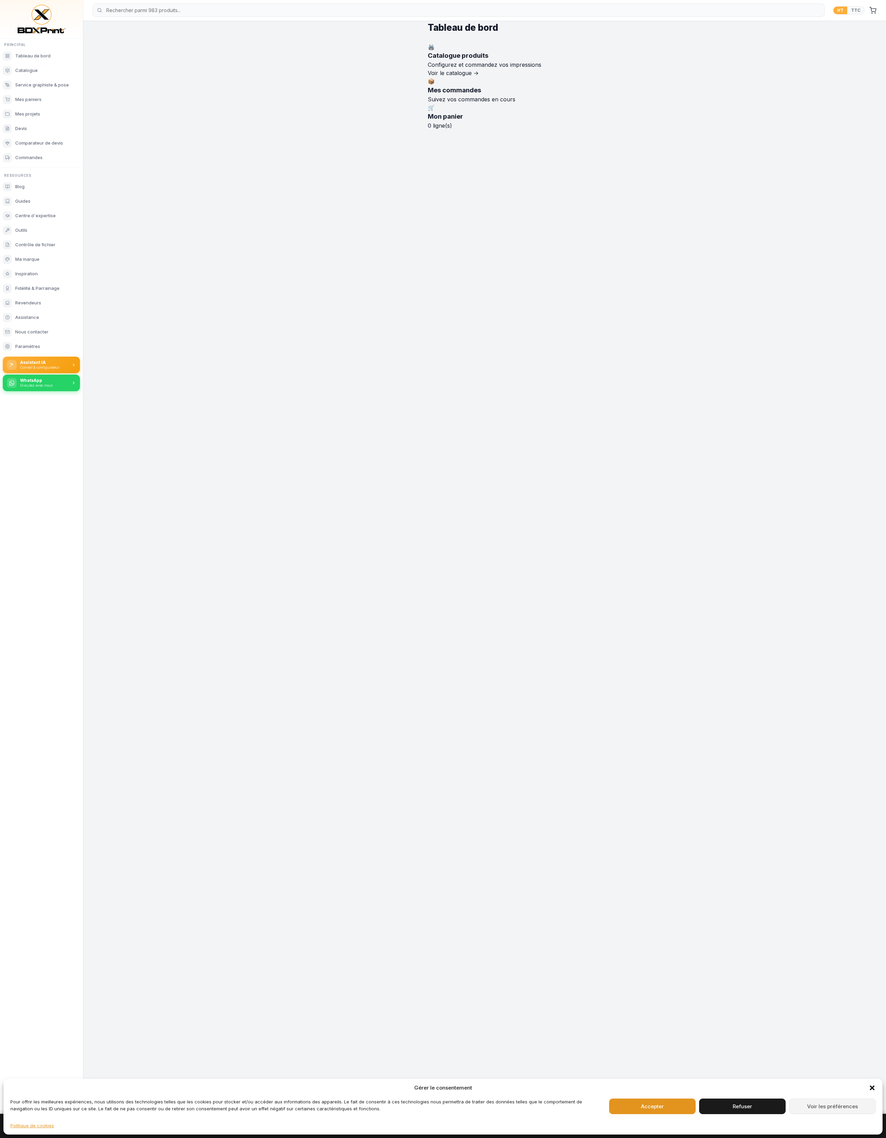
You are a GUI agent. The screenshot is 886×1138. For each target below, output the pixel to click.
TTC (855, 10)
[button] (872, 1087)
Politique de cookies (32, 1125)
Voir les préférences (832, 1106)
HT (840, 10)
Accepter (652, 1106)
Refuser (742, 1106)
